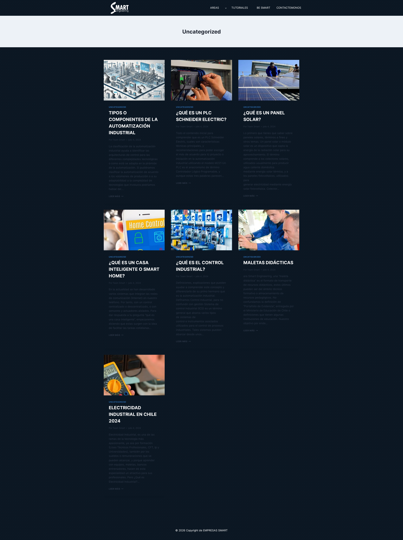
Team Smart (119, 139)
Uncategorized (117, 107)
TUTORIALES (239, 7)
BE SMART (263, 7)
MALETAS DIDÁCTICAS (268, 262)
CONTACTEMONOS (287, 7)
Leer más (116, 196)
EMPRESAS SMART (215, 530)
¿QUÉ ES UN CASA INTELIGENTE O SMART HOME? (134, 269)
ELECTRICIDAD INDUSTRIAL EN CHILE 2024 (133, 414)
